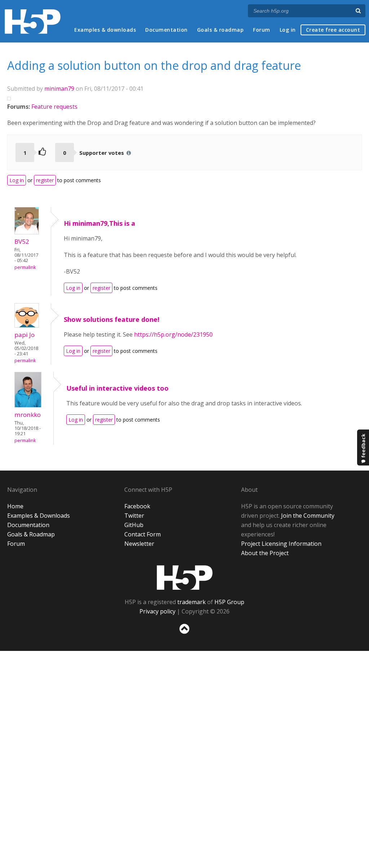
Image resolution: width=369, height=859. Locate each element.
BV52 (21, 241)
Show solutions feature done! (111, 319)
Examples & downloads (105, 29)
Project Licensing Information (281, 544)
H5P (185, 577)
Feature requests (54, 107)
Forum (261, 29)
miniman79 (59, 89)
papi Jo (24, 334)
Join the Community (307, 516)
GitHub (133, 525)
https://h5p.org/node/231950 (173, 334)
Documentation (166, 29)
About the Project (265, 553)
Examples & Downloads (38, 516)
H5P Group (229, 602)
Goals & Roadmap (31, 534)
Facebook (137, 506)
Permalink (25, 267)
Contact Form (142, 534)
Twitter (134, 516)
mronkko (27, 414)
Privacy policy (157, 611)
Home (15, 506)
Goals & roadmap (220, 29)
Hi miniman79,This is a (99, 223)
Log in (288, 29)
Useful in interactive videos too (117, 388)
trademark (191, 602)
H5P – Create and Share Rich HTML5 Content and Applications (33, 21)
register (45, 180)
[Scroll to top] (184, 635)
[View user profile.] (26, 232)
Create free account (333, 29)
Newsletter (139, 544)
